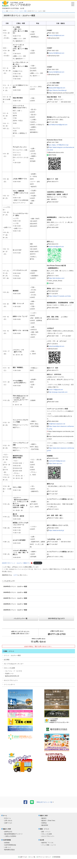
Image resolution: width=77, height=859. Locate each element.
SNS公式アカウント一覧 (44, 802)
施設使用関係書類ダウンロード (13, 834)
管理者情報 (57, 857)
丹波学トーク (9, 673)
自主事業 (6, 660)
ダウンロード (37, 563)
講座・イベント (9, 651)
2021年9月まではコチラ (56, 618)
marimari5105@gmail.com (57, 461)
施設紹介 (44, 818)
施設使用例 (44, 825)
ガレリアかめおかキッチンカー (13, 664)
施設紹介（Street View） (48, 820)
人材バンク (7, 847)
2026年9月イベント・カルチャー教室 (15, 586)
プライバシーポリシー (44, 857)
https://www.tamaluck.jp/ (56, 530)
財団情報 (7, 842)
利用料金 (44, 823)
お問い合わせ (40, 641)
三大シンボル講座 (9, 668)
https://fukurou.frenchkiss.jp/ (58, 90)
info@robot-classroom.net (57, 424)
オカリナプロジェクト (11, 680)
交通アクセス (8, 823)
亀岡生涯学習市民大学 (12, 676)
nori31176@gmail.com (56, 389)
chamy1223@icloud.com (56, 35)
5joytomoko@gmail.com (56, 246)
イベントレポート (9, 684)
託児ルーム (7, 818)
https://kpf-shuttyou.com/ (56, 278)
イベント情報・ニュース (48, 845)
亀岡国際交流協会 (9, 849)
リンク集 (32, 857)
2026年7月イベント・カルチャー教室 (15, 598)
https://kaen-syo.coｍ (55, 463)
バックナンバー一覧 (20, 618)
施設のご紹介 (44, 815)
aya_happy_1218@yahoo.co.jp (58, 145)
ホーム (3, 11)
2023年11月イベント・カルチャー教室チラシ (16, 563)
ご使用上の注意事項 (10, 836)
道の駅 (42, 840)
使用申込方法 (8, 831)
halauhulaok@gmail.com (56, 346)
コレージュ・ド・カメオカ (13, 671)
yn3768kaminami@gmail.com (58, 125)
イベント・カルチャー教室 (20, 11)
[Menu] (73, 4)
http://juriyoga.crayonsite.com (58, 392)
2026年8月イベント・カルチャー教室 (15, 592)
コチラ (15, 575)
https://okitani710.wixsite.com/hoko (60, 296)
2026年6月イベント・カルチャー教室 (15, 604)
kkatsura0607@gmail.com (57, 88)
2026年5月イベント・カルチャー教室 (15, 610)
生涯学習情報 (7, 840)
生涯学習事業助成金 (10, 845)
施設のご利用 (7, 829)
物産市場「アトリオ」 (47, 842)
